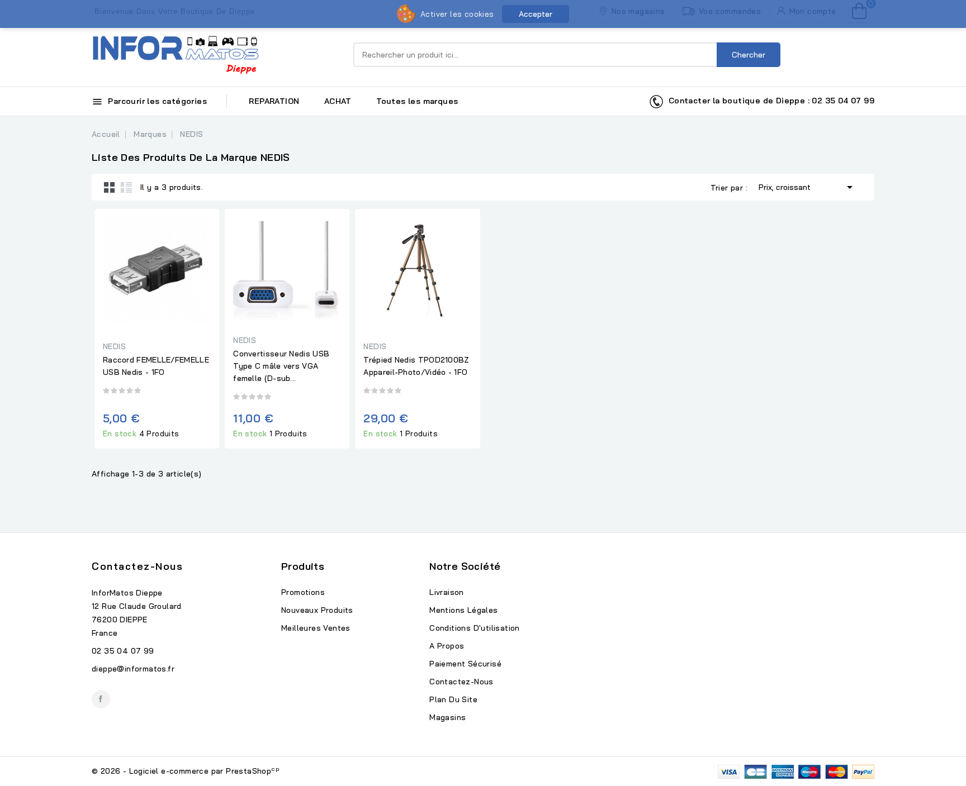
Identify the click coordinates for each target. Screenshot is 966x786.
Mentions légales (463, 610)
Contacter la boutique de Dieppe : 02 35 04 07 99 (769, 101)
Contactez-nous (137, 566)
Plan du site (453, 699)
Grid (109, 187)
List (126, 187)
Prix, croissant (807, 187)
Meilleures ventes (316, 628)
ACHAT (338, 101)
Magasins (447, 717)
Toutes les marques (417, 101)
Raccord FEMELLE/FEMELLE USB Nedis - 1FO (156, 366)
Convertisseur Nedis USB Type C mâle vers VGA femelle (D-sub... (281, 366)
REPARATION (274, 101)
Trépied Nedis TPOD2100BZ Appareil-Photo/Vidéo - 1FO (416, 366)
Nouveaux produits (317, 610)
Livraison (446, 592)
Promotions (303, 592)
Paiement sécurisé (465, 664)
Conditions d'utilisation (474, 628)
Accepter (535, 14)
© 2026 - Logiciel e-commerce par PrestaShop (186, 771)
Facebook (101, 699)
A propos (446, 646)
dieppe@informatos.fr (133, 669)
